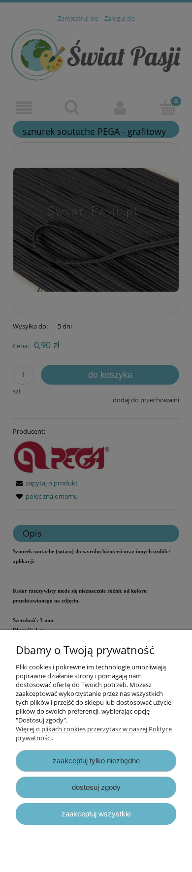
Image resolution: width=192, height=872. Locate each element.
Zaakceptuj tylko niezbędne (96, 760)
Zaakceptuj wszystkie (96, 814)
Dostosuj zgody (96, 787)
